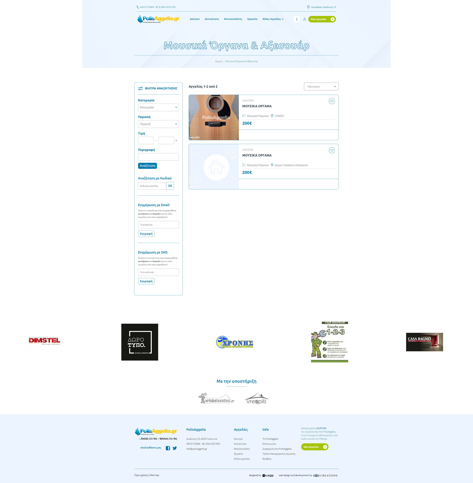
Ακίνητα (195, 18)
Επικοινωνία (269, 443)
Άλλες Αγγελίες (272, 18)
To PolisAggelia (270, 438)
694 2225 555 (168, 7)
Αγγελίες (241, 429)
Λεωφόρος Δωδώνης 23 (323, 7)
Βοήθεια (266, 458)
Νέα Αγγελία (318, 19)
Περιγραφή (146, 150)
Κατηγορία (146, 100)
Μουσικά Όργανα (257, 106)
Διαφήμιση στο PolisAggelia (277, 448)
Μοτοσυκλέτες (233, 18)
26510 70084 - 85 (149, 7)
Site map (154, 475)
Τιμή (141, 133)
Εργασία (252, 18)
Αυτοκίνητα (212, 18)
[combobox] (158, 107)
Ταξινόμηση (313, 86)
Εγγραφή (146, 233)
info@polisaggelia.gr (196, 448)
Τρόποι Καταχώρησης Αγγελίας (278, 453)
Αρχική (219, 61)
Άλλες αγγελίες (242, 458)
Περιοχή (144, 117)
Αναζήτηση (147, 165)
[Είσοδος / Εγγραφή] (304, 19)
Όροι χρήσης (141, 475)
